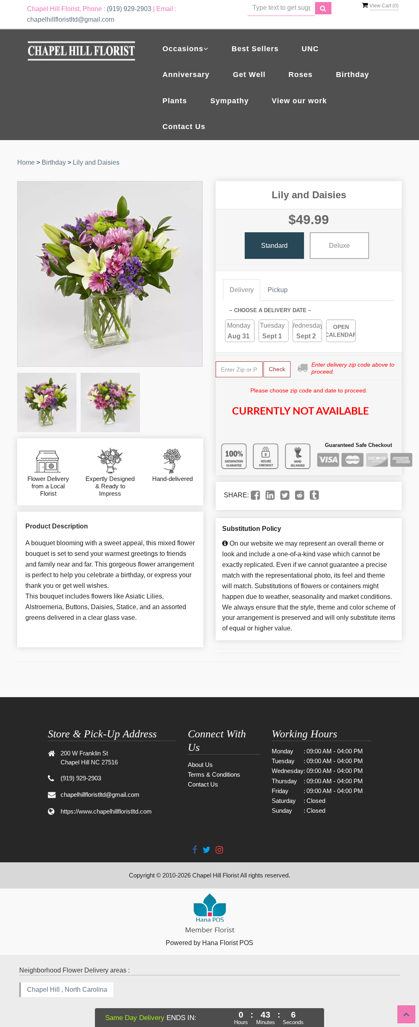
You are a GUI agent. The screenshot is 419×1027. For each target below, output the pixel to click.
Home (26, 162)
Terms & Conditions (214, 774)
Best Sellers (255, 49)
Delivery (242, 289)
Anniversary (186, 74)
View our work (299, 101)
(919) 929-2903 (129, 8)
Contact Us (183, 126)
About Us (200, 764)
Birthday (352, 74)
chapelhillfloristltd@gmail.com (70, 19)
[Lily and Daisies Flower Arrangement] (47, 402)
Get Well (249, 74)
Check (277, 369)
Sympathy (229, 101)
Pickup (278, 289)
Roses (300, 74)
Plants (174, 101)
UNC (310, 49)
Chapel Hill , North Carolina (67, 989)
